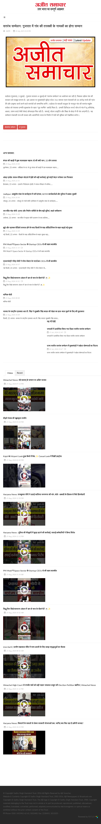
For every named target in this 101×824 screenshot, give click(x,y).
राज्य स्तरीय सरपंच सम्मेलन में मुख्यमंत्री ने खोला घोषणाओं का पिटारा (72, 346)
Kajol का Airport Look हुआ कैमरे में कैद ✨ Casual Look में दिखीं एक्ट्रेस (32, 456)
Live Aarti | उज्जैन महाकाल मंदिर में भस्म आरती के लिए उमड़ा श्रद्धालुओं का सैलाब (34, 647)
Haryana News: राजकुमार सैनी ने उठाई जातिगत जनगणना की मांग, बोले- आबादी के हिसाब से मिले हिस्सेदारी (44, 494)
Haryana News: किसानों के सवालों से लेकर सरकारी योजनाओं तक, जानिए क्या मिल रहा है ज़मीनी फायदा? (43, 723)
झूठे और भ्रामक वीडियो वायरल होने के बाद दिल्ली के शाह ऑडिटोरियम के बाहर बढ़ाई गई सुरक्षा (37, 228)
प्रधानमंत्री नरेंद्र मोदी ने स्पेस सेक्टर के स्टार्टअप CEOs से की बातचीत (30, 261)
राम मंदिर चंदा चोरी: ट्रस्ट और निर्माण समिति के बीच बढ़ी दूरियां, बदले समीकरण (32, 211)
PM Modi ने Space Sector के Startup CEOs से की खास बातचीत (30, 244)
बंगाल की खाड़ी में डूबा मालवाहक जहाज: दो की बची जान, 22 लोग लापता (30, 161)
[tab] (10, 373)
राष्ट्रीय (8, 31)
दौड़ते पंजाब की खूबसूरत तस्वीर (14, 418)
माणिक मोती (7, 295)
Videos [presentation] (10, 373)
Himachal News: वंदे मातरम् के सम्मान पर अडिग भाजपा (24, 380)
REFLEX (92, 817)
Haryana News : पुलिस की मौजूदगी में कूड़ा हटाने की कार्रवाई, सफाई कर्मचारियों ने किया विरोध (39, 533)
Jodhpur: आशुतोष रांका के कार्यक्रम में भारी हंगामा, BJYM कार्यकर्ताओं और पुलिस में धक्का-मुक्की (40, 194)
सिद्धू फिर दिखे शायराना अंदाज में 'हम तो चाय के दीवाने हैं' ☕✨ (26, 278)
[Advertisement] (23, 773)
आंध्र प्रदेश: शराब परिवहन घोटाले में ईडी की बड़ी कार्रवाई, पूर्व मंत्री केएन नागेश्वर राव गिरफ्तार (38, 177)
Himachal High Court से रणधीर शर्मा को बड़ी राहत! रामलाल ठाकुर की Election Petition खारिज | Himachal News (49, 685)
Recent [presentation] (20, 373)
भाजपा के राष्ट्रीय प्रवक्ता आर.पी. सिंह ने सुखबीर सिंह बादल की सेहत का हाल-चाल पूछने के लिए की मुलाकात (43, 311)
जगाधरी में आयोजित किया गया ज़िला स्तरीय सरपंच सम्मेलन (68, 329)
